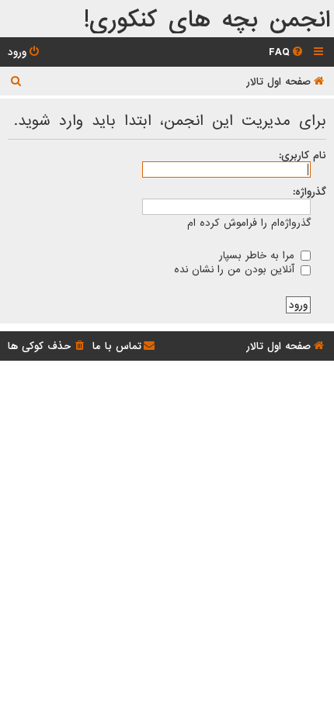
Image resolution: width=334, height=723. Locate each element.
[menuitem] (287, 52)
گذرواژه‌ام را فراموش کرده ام (249, 223)
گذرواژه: (309, 191)
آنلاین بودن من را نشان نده (236, 269)
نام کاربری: (302, 155)
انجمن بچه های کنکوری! (207, 20)
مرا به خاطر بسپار (258, 255)
